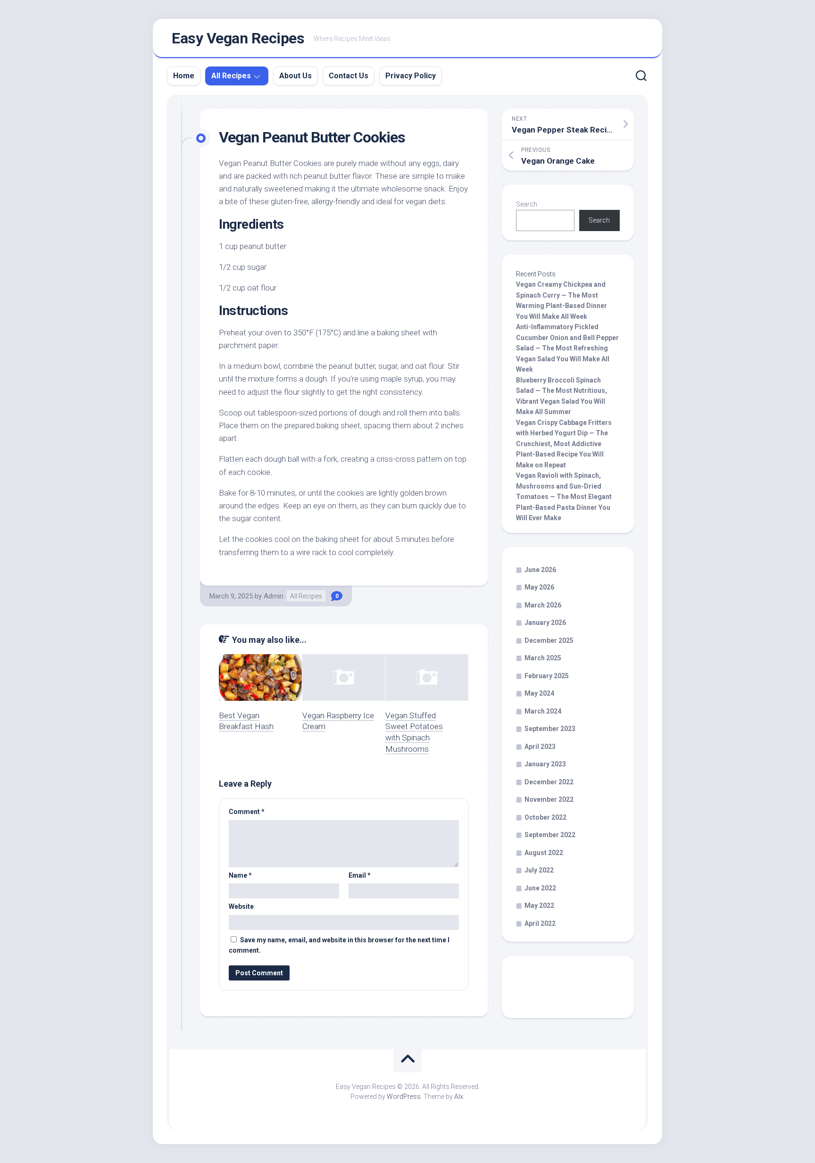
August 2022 (543, 852)
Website (241, 906)
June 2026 (540, 569)
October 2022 (545, 817)
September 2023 (549, 728)
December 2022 (549, 782)
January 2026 (545, 622)
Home (183, 75)
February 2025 (546, 676)
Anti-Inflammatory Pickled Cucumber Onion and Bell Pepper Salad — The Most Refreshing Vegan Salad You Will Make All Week (567, 348)
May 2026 (539, 587)
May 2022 (539, 905)
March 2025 (542, 658)
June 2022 (540, 888)
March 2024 (542, 711)
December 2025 (549, 640)
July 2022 (539, 870)
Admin (273, 596)
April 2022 (540, 923)
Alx (458, 1096)
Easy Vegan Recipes (238, 38)
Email (360, 875)
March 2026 (542, 605)
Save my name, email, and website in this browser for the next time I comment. (339, 945)
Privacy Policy (410, 75)
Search (526, 204)
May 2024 (539, 693)
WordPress (404, 1096)
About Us (295, 75)
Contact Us (348, 75)
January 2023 (545, 764)
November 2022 (549, 799)
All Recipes (231, 75)
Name (240, 875)
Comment (247, 811)
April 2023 (540, 746)
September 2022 (549, 835)
